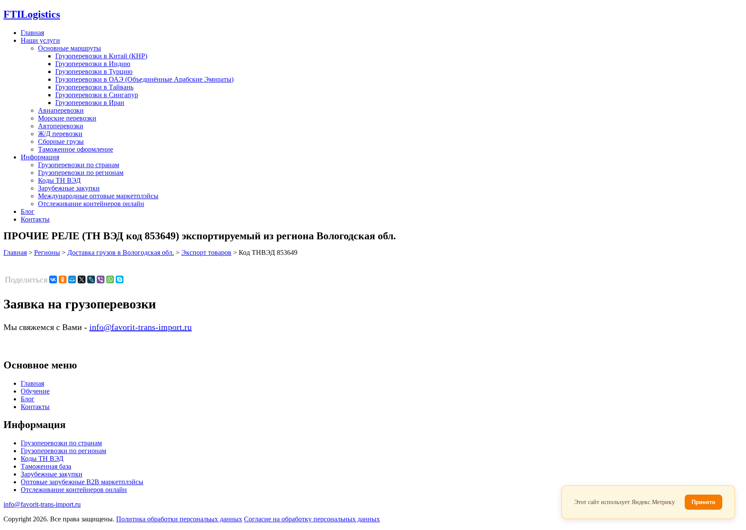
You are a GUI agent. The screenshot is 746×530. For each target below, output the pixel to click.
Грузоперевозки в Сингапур (96, 94)
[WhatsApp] (110, 279)
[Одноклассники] (62, 279)
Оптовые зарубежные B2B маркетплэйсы (82, 482)
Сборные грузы (61, 141)
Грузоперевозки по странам (78, 164)
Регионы (47, 252)
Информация (40, 157)
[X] (81, 279)
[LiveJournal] (91, 279)
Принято (703, 502)
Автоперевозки (60, 126)
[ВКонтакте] (53, 279)
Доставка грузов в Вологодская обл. (120, 252)
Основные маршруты (69, 48)
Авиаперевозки (61, 110)
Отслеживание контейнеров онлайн (91, 203)
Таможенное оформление (75, 149)
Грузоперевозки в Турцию (94, 71)
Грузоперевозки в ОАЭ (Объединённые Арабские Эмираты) (144, 79)
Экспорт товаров (206, 252)
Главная (32, 32)
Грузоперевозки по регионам (80, 172)
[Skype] (119, 279)
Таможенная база (46, 466)
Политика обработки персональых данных (179, 519)
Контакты (35, 219)
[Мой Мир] (72, 279)
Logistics (31, 14)
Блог (28, 211)
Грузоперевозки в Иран (89, 102)
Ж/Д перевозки (60, 133)
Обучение (35, 391)
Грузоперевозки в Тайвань (94, 87)
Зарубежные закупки (69, 188)
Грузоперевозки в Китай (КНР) (101, 56)
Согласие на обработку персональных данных (312, 519)
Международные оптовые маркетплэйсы (98, 196)
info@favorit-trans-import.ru (140, 327)
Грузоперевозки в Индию (92, 63)
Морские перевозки (67, 118)
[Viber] (100, 279)
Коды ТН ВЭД (59, 180)
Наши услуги (40, 40)
